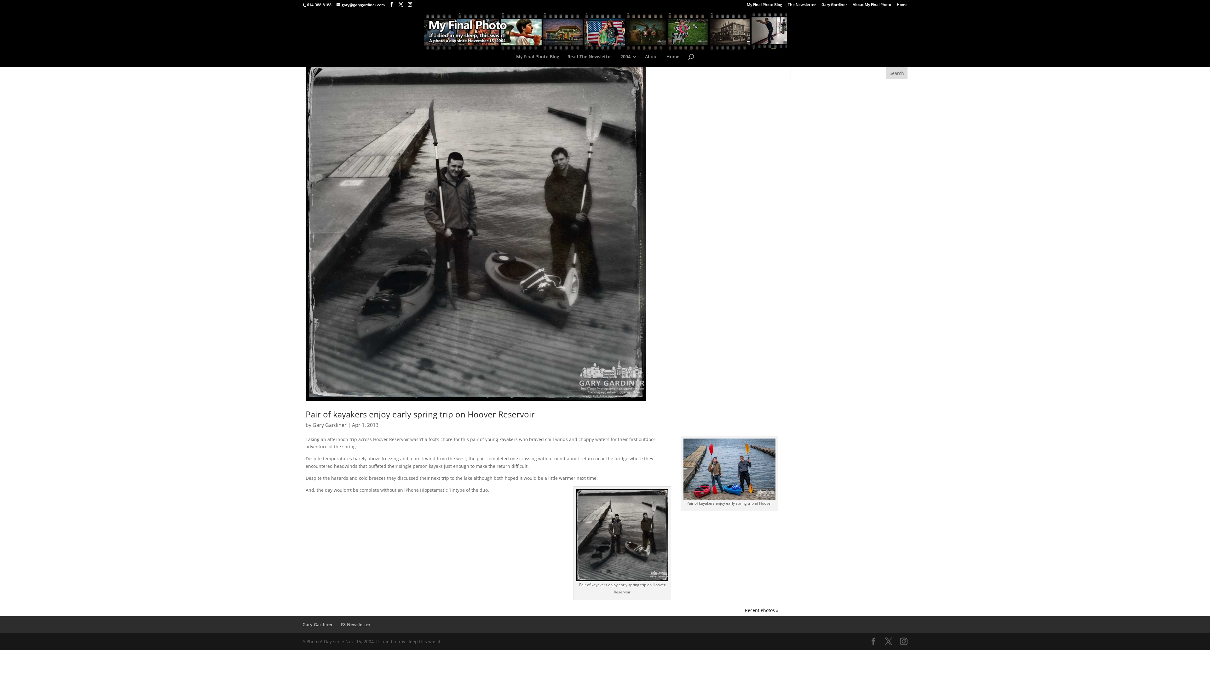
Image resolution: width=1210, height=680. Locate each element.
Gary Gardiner (834, 5)
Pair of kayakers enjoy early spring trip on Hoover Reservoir (420, 414)
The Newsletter (802, 5)
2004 (625, 57)
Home (902, 5)
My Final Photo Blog (764, 5)
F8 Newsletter (356, 624)
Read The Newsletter (590, 57)
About (651, 57)
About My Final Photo (872, 5)
